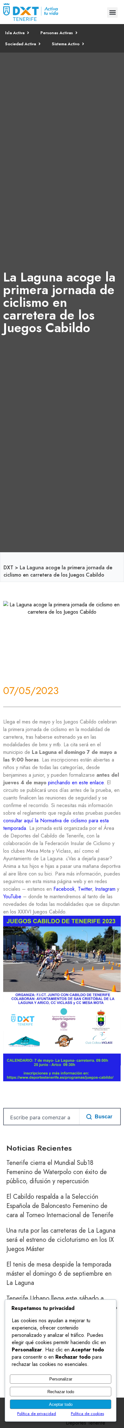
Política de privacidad (36, 1414)
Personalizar (60, 1379)
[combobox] (40, 1117)
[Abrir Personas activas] (76, 33)
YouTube (12, 896)
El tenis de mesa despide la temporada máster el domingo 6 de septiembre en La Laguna (59, 1273)
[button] (112, 12)
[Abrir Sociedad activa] (40, 44)
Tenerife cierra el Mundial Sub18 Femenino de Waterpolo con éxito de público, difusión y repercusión (56, 1172)
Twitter (85, 889)
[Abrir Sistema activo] (83, 44)
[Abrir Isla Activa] (28, 33)
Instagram (105, 889)
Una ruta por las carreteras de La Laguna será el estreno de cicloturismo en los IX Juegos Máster (60, 1240)
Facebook (64, 889)
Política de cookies (87, 1414)
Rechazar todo (60, 1391)
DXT (8, 567)
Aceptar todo (60, 1404)
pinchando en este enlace (76, 782)
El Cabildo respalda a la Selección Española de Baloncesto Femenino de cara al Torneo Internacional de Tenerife (60, 1206)
